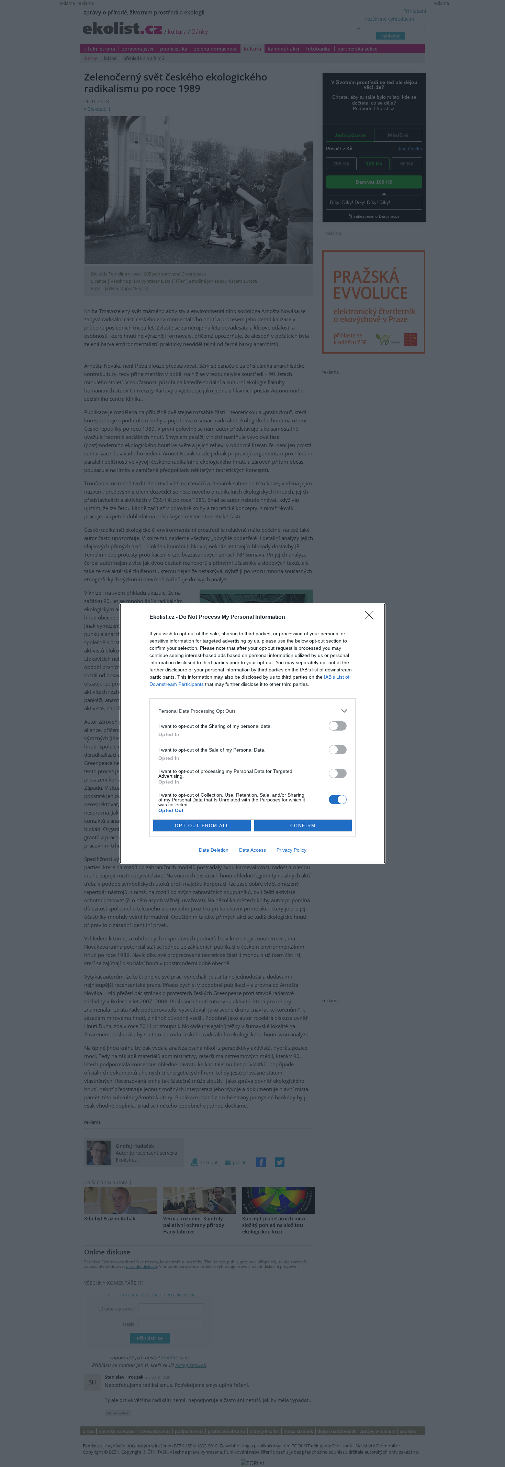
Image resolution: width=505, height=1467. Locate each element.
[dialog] (252, 733)
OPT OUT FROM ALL (202, 825)
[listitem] (252, 710)
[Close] (371, 617)
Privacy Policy (291, 850)
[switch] (338, 726)
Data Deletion (213, 850)
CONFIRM (303, 825)
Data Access (252, 850)
